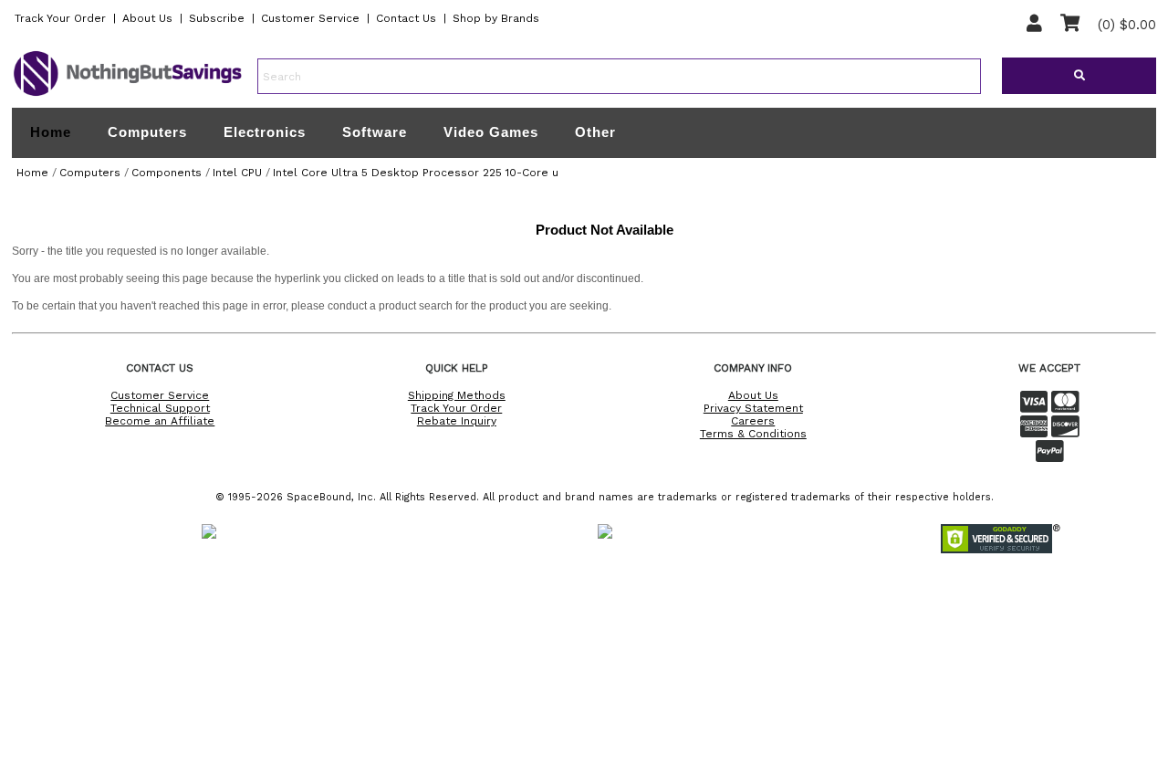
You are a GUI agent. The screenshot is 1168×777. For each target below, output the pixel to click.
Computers (147, 132)
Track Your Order (60, 18)
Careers (753, 421)
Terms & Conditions (753, 433)
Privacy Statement (753, 408)
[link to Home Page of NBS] (128, 95)
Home (50, 132)
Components (166, 172)
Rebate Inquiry (456, 421)
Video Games (490, 132)
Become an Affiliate (159, 421)
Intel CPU (237, 172)
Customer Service (310, 18)
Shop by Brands (496, 18)
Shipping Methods (457, 395)
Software (374, 132)
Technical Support (160, 408)
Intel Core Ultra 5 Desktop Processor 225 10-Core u (415, 172)
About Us (147, 18)
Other (595, 132)
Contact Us (406, 18)
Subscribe (217, 18)
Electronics (265, 132)
